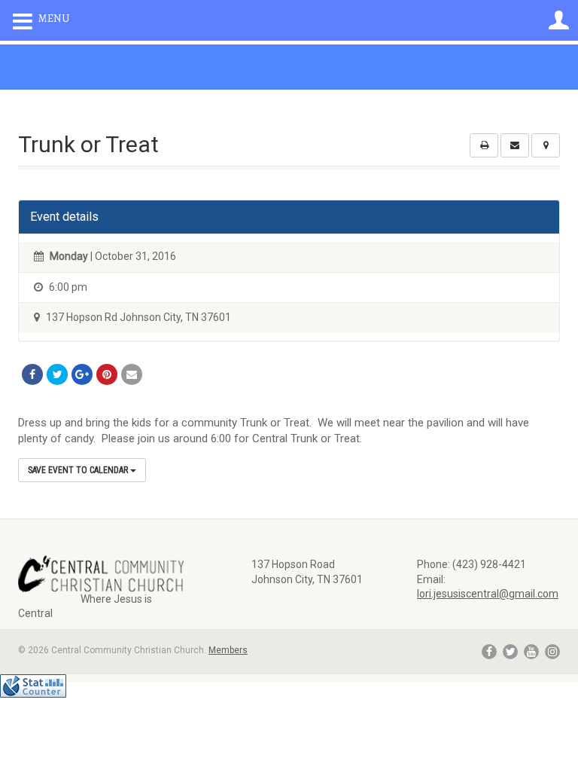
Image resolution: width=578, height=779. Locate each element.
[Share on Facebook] (32, 374)
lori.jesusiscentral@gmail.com (487, 594)
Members (228, 650)
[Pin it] (106, 374)
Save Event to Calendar (79, 470)
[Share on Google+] (82, 374)
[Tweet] (57, 374)
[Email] (131, 374)
